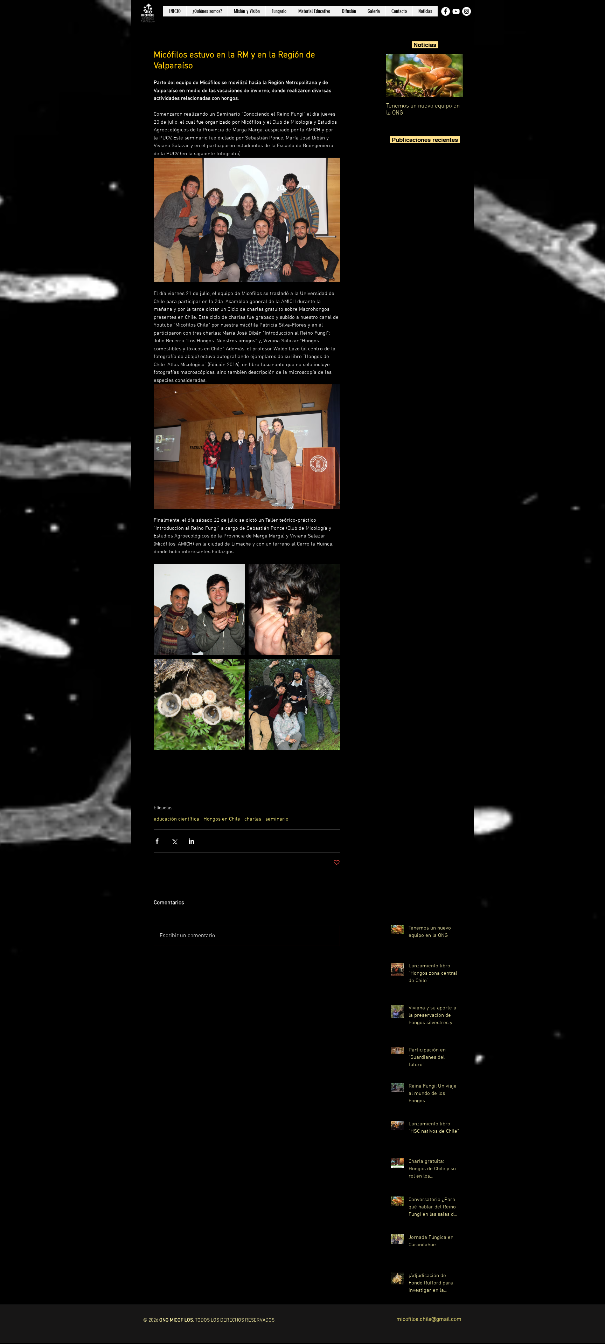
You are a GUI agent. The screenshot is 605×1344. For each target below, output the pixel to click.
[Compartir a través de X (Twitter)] (174, 841)
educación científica (176, 819)
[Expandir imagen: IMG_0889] (294, 609)
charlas (252, 819)
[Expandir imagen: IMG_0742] (199, 609)
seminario (276, 819)
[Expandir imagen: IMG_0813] (199, 704)
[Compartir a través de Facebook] (157, 841)
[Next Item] (452, 75)
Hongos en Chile (221, 819)
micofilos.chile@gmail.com (428, 1319)
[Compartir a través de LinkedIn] (191, 841)
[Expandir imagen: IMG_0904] (294, 704)
